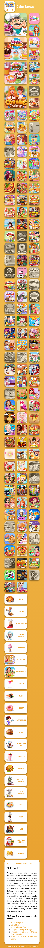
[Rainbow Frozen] (34, 163)
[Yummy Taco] (22, 175)
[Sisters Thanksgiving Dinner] (9, 139)
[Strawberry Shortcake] (9, 115)
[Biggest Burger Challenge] (22, 526)
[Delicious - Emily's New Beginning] (34, 309)
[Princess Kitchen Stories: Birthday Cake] (34, 30)
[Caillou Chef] (34, 127)
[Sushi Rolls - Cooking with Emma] (22, 514)
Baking (26, 863)
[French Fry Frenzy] (22, 454)
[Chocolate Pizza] (34, 103)
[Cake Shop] (15, 24)
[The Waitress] (9, 260)
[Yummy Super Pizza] (9, 212)
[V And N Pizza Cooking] (34, 381)
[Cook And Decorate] (9, 175)
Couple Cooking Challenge (21, 929)
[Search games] (12, 10)
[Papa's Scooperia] (9, 296)
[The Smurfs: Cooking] (34, 67)
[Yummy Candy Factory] (34, 115)
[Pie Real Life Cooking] (22, 188)
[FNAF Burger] (22, 575)
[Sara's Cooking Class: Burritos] (34, 466)
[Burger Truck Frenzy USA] (34, 502)
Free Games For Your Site (13, 946)
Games (8, 863)
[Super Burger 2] (34, 442)
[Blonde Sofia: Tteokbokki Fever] (9, 514)
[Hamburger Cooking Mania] (22, 139)
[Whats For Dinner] (34, 538)
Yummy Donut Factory (20, 927)
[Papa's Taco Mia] (9, 284)
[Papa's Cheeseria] (9, 309)
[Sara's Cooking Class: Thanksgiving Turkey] (34, 575)
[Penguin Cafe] (34, 321)
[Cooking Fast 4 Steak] (34, 212)
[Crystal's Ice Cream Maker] (22, 405)
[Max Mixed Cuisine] (22, 309)
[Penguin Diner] (22, 296)
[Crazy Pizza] (22, 442)
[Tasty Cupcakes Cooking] (9, 127)
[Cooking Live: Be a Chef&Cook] (9, 381)
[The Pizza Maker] (22, 345)
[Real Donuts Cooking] (34, 42)
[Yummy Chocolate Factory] (34, 139)
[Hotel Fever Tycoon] (34, 248)
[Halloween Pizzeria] (9, 417)
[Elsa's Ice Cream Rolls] (22, 466)
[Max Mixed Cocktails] (9, 490)
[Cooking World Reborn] (9, 575)
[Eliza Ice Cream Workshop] (9, 429)
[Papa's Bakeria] (34, 296)
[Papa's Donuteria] (22, 248)
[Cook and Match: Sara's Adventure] (34, 490)
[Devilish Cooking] (9, 563)
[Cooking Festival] (9, 345)
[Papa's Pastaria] (34, 272)
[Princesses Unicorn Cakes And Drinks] (34, 18)
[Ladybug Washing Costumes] (34, 369)
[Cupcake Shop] (9, 454)
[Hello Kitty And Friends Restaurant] (22, 272)
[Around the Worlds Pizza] (34, 417)
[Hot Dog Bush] (9, 163)
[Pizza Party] (22, 550)
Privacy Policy (34, 946)
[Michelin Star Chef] (22, 163)
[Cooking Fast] (22, 224)
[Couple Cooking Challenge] (15, 97)
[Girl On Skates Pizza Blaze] (22, 321)
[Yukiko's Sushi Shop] (34, 550)
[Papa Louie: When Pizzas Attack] (9, 393)
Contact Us (25, 946)
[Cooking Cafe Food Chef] (9, 357)
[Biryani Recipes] (34, 514)
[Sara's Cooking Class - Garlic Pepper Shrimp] (9, 526)
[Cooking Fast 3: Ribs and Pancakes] (34, 260)
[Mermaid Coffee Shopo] (34, 405)
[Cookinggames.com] (7, 10)
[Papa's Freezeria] (22, 357)
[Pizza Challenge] (9, 466)
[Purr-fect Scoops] (34, 357)
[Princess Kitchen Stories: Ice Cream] (22, 417)
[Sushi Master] (9, 321)
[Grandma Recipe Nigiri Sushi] (34, 236)
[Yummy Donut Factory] (15, 73)
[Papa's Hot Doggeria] (9, 248)
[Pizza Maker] (9, 188)
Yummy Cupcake (17, 922)
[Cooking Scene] (9, 587)
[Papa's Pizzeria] (9, 236)
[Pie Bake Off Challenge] (9, 502)
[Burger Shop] (22, 563)
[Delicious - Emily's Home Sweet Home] (22, 212)
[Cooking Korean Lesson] (22, 200)
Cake (31, 863)
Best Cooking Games (17, 863)
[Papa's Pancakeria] (34, 284)
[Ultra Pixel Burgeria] (34, 345)
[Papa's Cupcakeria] (34, 91)
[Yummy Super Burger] (9, 200)
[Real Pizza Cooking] (34, 429)
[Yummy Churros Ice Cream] (34, 54)
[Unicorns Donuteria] (22, 151)
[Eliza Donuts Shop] (22, 587)
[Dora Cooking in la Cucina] (9, 151)
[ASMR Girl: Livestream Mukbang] (22, 478)
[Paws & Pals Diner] (22, 369)
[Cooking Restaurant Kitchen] (9, 369)
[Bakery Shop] (9, 538)
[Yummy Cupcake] (15, 48)
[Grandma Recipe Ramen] (9, 478)
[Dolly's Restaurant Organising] (22, 538)
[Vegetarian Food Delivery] (34, 393)
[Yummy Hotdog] (34, 188)
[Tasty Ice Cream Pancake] (22, 127)
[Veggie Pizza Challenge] (22, 429)
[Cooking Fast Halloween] (22, 260)
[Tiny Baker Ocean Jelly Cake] (22, 115)
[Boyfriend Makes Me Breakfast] (34, 175)
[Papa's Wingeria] (22, 236)
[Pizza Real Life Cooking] (9, 442)
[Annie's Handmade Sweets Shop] (22, 502)
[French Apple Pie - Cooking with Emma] (34, 526)
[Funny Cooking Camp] (22, 393)
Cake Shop (15, 925)
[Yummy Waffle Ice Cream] (34, 151)
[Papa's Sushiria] (9, 272)
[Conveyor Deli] (34, 454)
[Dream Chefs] (9, 224)
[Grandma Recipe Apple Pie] (34, 224)
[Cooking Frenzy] (22, 333)
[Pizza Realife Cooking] (34, 333)
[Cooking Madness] (22, 381)
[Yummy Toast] (34, 79)
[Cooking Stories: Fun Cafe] (9, 405)
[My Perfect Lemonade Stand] (34, 563)
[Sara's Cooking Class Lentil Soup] (34, 478)
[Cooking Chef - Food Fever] (22, 490)
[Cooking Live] (9, 550)
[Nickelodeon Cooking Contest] (9, 333)
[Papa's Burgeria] (22, 284)
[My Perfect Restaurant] (34, 200)
